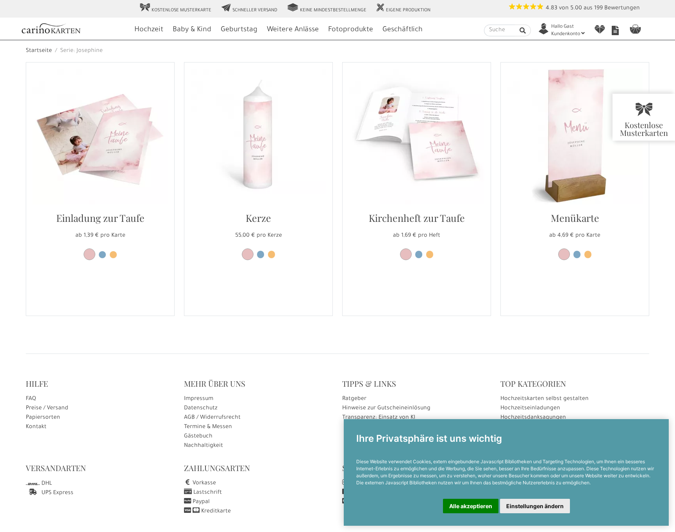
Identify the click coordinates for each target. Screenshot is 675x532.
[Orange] (113, 255)
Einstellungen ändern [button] (535, 506)
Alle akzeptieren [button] (470, 506)
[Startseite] (74, 29)
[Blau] (102, 255)
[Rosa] (89, 254)
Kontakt (36, 427)
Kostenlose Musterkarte (175, 8)
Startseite (39, 51)
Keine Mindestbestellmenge (326, 8)
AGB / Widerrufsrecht (212, 418)
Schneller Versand (249, 8)
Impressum (198, 399)
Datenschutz (201, 408)
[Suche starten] (523, 30)
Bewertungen (622, 8)
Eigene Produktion (403, 8)
